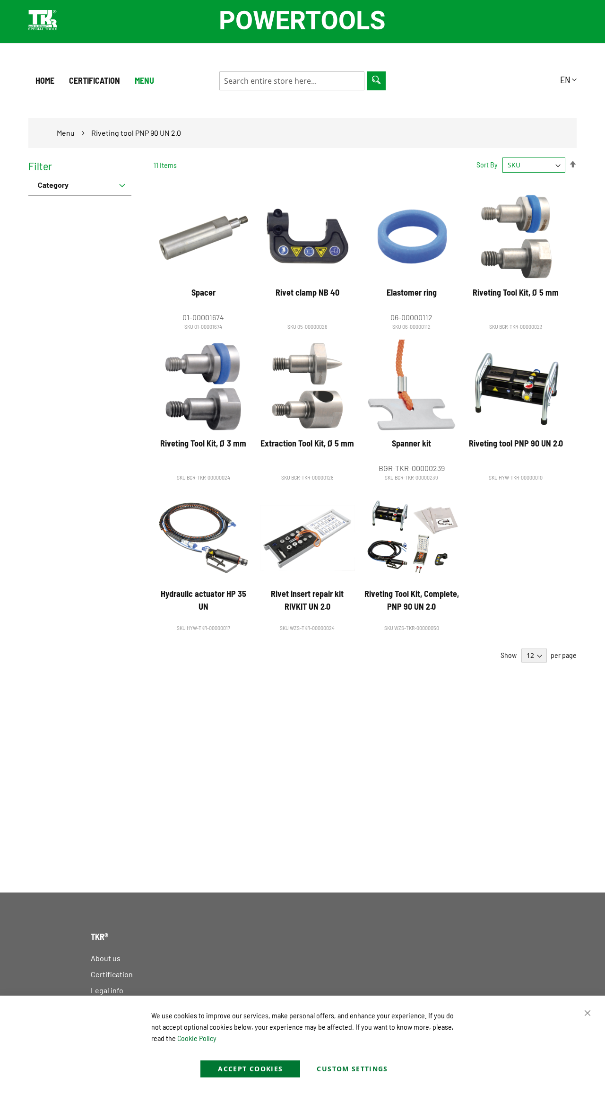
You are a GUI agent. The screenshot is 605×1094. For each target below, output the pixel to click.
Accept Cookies (250, 1068)
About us (106, 958)
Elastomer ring (412, 292)
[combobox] (291, 80)
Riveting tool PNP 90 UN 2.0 (516, 443)
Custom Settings (352, 1068)
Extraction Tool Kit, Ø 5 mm (307, 443)
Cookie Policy (196, 1037)
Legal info (107, 990)
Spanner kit (411, 443)
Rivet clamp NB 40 (307, 292)
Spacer (203, 292)
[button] (568, 79)
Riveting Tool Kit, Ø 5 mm (516, 292)
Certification (112, 974)
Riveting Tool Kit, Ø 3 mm (203, 443)
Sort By (487, 164)
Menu (144, 80)
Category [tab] (53, 184)
